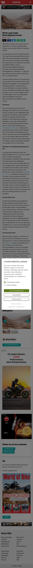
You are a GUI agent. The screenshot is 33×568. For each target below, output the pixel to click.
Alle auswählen (16, 291)
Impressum (11, 307)
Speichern (16, 299)
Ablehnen (16, 295)
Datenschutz (21, 307)
